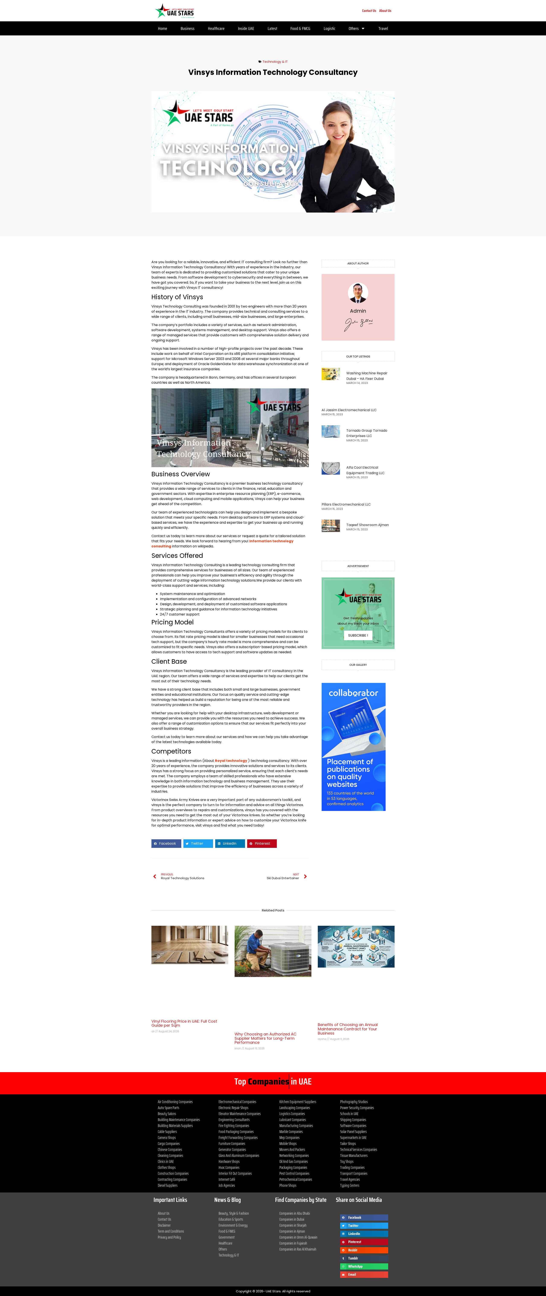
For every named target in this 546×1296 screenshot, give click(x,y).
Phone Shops (287, 1185)
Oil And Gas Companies (293, 1161)
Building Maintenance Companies (179, 1120)
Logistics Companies (292, 1114)
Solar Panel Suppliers (353, 1131)
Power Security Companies (357, 1108)
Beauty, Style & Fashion (234, 1213)
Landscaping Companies (294, 1108)
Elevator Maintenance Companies (240, 1114)
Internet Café (227, 1179)
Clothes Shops (167, 1167)
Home (162, 28)
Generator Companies (232, 1149)
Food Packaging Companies (236, 1131)
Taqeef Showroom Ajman (367, 524)
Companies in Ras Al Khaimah (297, 1249)
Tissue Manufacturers (353, 1155)
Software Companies (353, 1125)
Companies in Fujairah (293, 1243)
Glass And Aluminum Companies (239, 1155)
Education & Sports (231, 1219)
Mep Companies (289, 1137)
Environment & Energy (233, 1225)
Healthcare (216, 28)
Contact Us (369, 11)
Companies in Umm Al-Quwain (298, 1237)
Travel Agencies (350, 1179)
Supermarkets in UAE (353, 1137)
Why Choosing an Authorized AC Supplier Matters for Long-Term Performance (265, 1038)
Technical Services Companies (358, 1149)
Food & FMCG (300, 28)
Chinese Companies (170, 1149)
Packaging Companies (293, 1167)
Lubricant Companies (292, 1120)
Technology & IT (275, 61)
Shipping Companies (353, 1120)
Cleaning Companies (170, 1155)
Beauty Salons (167, 1114)
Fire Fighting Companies (234, 1125)
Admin (358, 311)
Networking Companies (294, 1155)
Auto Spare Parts (168, 1108)
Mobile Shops (287, 1143)
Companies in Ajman (292, 1231)
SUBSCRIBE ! (358, 635)
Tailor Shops (348, 1143)
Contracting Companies (172, 1179)
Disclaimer (164, 1225)
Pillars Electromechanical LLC (346, 504)
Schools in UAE (349, 1114)
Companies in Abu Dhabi (294, 1213)
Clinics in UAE (166, 1161)
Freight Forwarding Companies (238, 1137)
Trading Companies (352, 1167)
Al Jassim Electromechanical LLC (349, 410)
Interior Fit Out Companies (235, 1173)
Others (354, 28)
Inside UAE (246, 28)
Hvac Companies (229, 1167)
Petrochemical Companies (295, 1179)
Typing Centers (349, 1185)
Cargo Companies (169, 1143)
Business (188, 28)
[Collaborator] (354, 810)
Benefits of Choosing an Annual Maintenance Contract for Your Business (348, 1029)
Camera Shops (167, 1137)
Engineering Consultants (234, 1120)
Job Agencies (227, 1185)
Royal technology (231, 760)
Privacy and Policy (169, 1237)
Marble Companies (291, 1131)
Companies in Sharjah (292, 1225)
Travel (383, 28)
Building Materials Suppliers (175, 1125)
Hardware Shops (229, 1161)
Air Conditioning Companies (175, 1102)
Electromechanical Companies (237, 1102)
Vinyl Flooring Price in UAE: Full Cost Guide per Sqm (184, 1023)
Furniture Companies (232, 1143)
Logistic (329, 28)
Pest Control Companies (294, 1173)
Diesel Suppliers (167, 1185)
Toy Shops (346, 1161)
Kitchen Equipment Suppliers (297, 1102)
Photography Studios (354, 1102)
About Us (385, 11)
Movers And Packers (292, 1149)
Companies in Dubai (291, 1219)
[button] (166, 843)
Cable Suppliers (167, 1131)
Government (227, 1237)
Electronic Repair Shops (233, 1108)
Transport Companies (353, 1173)
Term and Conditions (171, 1231)
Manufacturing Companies (296, 1125)
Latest (272, 28)
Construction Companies (173, 1173)
